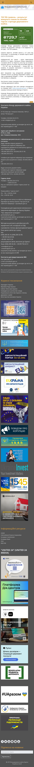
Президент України (7, 285)
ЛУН (2, 541)
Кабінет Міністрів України (9, 289)
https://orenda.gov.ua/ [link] (19, 88)
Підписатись (6, 756)
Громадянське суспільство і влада (11, 291)
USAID (3, 533)
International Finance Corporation (11, 535)
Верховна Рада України (8, 287)
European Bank (5, 539)
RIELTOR (3, 543)
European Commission (8, 537)
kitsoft (20, 764)
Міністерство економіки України (11, 297)
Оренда (31, 102)
